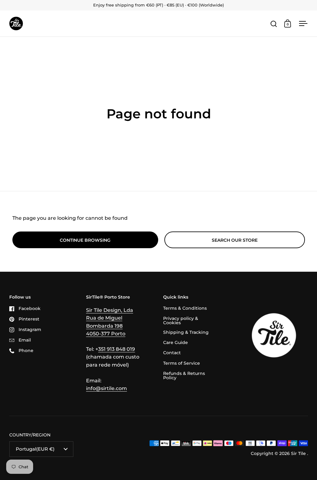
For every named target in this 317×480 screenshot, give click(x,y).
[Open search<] (274, 23)
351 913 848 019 (116, 349)
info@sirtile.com (106, 388)
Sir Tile (299, 453)
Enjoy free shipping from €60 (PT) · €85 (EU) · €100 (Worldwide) (158, 5)
